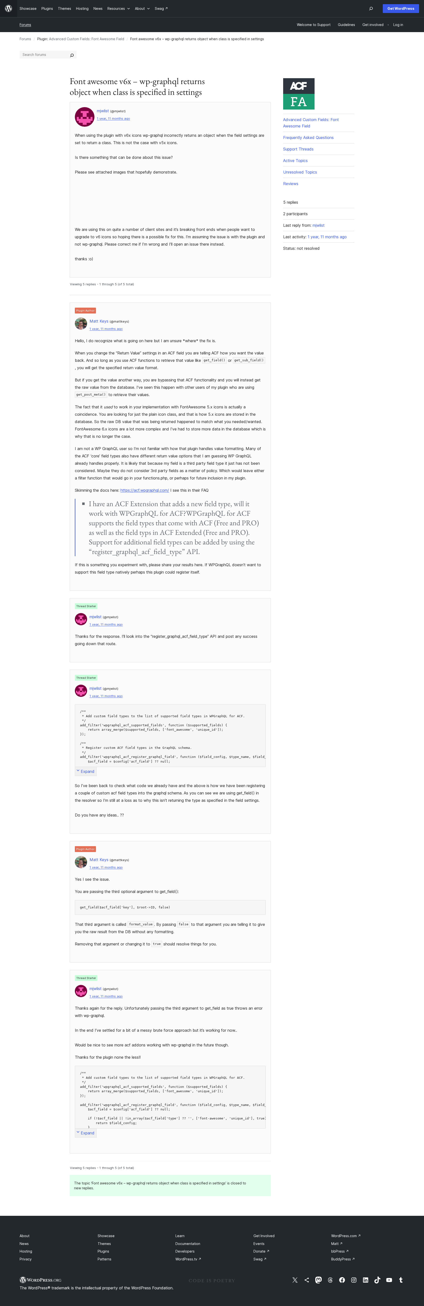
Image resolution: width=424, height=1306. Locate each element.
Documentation (187, 1244)
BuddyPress (343, 1259)
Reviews (290, 183)
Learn (180, 1236)
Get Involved (264, 1236)
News (24, 1244)
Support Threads (298, 149)
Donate (261, 1251)
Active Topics (295, 160)
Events (259, 1244)
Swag (260, 1259)
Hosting (26, 1251)
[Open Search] (371, 8)
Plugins (103, 1251)
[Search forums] (72, 55)
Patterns (104, 1259)
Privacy (26, 1259)
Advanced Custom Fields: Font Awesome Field (86, 39)
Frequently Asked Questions (308, 137)
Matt (337, 1244)
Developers (185, 1251)
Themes (104, 1244)
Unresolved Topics (300, 172)
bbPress (340, 1251)
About (24, 1236)
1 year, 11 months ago (113, 118)
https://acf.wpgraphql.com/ (144, 490)
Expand (87, 771)
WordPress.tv (188, 1259)
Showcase (106, 1236)
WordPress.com (346, 1236)
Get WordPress (400, 8)
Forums (25, 25)
